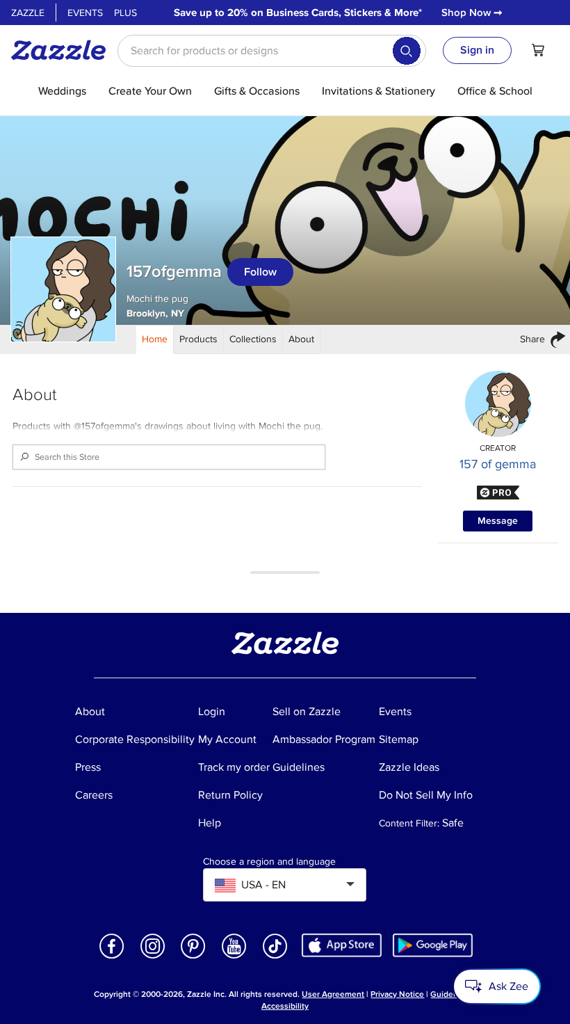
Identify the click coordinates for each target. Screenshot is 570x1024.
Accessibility (285, 1006)
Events (85, 13)
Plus (125, 13)
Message (498, 521)
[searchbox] (271, 51)
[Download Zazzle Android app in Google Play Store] (433, 945)
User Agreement (333, 994)
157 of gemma (497, 464)
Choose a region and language (269, 861)
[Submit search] (406, 50)
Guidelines (450, 994)
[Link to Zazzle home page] (63, 50)
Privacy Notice (397, 994)
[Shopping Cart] (538, 50)
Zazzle (27, 13)
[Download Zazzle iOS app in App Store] (342, 945)
